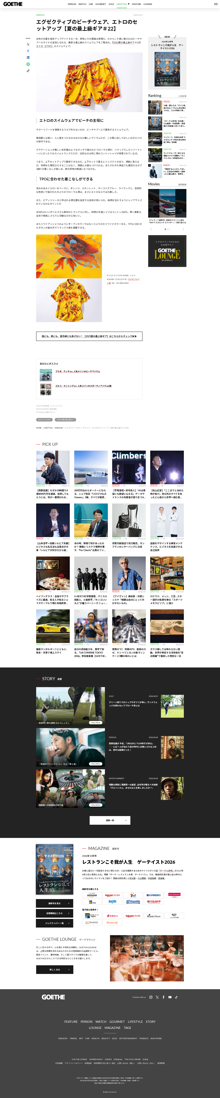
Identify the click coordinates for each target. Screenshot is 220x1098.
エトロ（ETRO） (45, 46)
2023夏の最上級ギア (124, 42)
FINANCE (144, 1038)
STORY (151, 1021)
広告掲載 (59, 1063)
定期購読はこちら (54, 913)
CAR (91, 4)
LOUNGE (148, 4)
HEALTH (95, 1038)
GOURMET (100, 4)
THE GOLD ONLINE (133, 1059)
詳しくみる (55, 969)
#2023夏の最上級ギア (65, 420)
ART (81, 1038)
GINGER (108, 1059)
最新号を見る (54, 903)
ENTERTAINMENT (128, 1038)
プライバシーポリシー (74, 1063)
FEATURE (136, 4)
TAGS (127, 1027)
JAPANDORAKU (96, 1059)
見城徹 (161, 878)
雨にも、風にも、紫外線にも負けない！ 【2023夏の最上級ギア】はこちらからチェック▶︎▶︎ (89, 336)
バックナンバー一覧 (54, 923)
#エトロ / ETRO (44, 420)
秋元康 (132, 878)
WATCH (82, 4)
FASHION (59, 428)
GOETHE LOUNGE (79, 1059)
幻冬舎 (145, 1059)
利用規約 (88, 1063)
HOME (39, 428)
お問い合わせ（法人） (146, 1063)
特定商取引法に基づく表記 (104, 1063)
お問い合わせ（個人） (126, 1063)
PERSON (72, 4)
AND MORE (156, 1038)
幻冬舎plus (118, 1059)
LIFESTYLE (122, 4)
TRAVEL (73, 1038)
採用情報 (160, 1063)
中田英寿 (152, 878)
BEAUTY (106, 1038)
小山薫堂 (142, 878)
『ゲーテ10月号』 (166, 870)
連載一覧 (110, 820)
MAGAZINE (113, 1027)
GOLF (111, 4)
